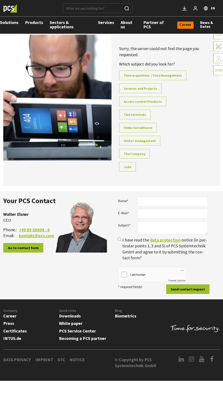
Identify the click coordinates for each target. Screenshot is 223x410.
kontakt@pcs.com (36, 235)
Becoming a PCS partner (82, 338)
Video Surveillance (138, 127)
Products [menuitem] (34, 22)
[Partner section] (195, 8)
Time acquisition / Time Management (153, 75)
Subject (124, 225)
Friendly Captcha (177, 280)
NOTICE (77, 359)
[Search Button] (127, 8)
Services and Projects (140, 88)
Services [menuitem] (106, 22)
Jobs (127, 167)
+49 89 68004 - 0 (34, 229)
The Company (134, 154)
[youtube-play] (202, 359)
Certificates (15, 331)
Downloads (70, 316)
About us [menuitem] (126, 24)
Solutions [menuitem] (9, 22)
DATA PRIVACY (17, 359)
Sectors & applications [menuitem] (62, 24)
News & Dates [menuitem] (206, 24)
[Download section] (184, 8)
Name (123, 201)
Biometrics (125, 316)
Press (8, 323)
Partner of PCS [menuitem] (153, 24)
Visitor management (140, 140)
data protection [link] (165, 240)
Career (10, 316)
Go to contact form (23, 248)
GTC (61, 359)
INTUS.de (12, 338)
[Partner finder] (218, 58)
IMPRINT (44, 359)
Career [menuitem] (185, 25)
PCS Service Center (77, 331)
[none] (185, 25)
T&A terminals (135, 114)
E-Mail (123, 213)
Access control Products (143, 101)
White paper (71, 323)
